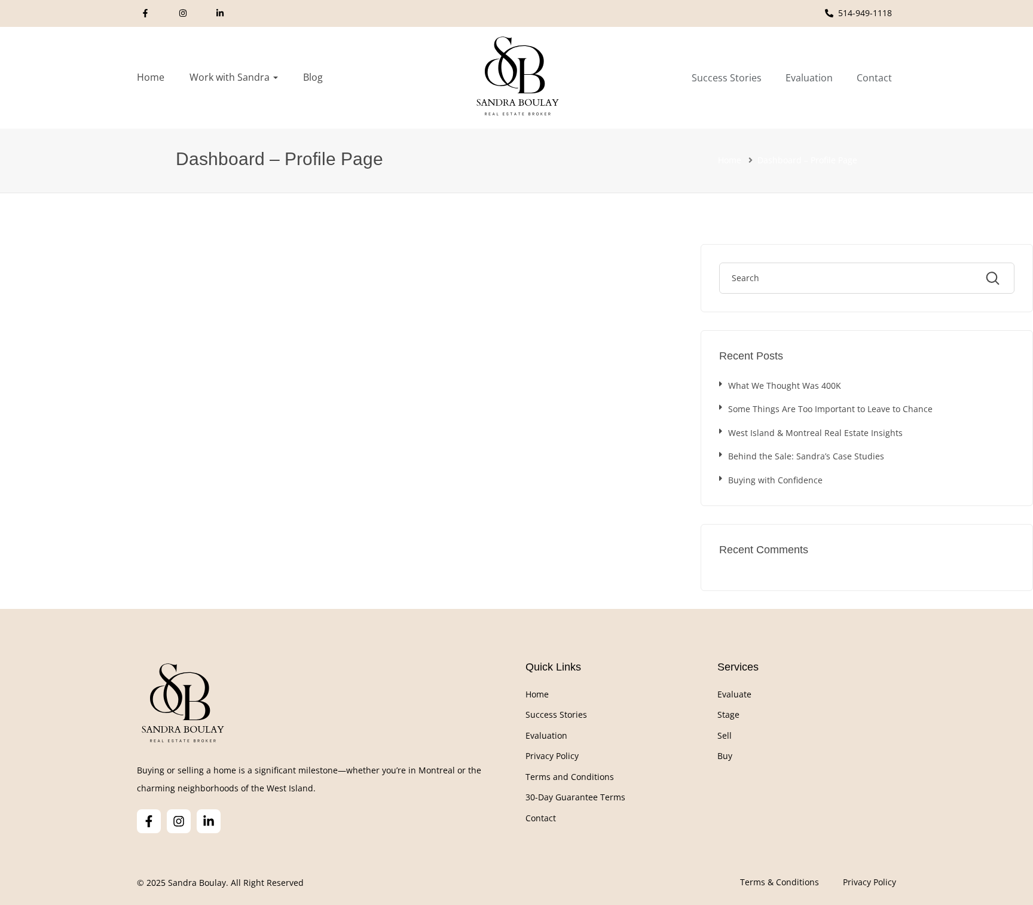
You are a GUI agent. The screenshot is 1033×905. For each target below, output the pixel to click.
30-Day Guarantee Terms (575, 797)
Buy (724, 755)
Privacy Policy (552, 755)
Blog (313, 77)
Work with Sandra (231, 77)
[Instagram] (179, 821)
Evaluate (734, 694)
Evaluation (546, 735)
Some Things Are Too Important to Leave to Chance (830, 409)
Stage (728, 714)
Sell (724, 735)
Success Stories (556, 714)
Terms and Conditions (569, 776)
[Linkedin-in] (209, 821)
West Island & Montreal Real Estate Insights (815, 432)
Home (150, 77)
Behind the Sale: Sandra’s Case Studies (806, 456)
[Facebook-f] (149, 821)
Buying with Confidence (775, 480)
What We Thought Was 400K (784, 385)
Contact (540, 818)
